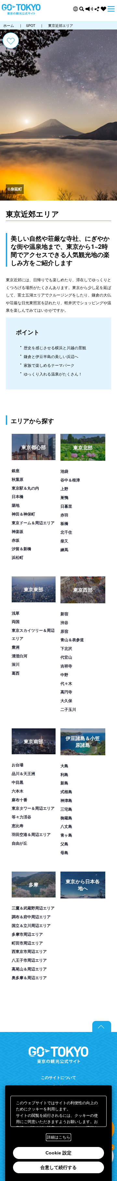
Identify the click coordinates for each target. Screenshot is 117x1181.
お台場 (17, 765)
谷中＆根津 (70, 480)
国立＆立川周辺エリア (31, 925)
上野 (64, 489)
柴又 (64, 541)
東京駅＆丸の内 (25, 488)
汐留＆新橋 (21, 548)
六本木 (17, 791)
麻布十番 (19, 800)
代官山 (66, 657)
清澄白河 (19, 656)
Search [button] (81, 8)
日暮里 (66, 506)
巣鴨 (64, 497)
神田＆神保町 (23, 514)
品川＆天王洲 (23, 773)
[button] (75, 8)
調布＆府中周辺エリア (31, 917)
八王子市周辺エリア (29, 960)
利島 (64, 774)
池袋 (64, 471)
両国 (16, 621)
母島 (64, 852)
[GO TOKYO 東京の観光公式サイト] (21, 9)
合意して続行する (58, 1167)
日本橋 (17, 496)
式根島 (66, 791)
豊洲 (16, 647)
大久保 (66, 700)
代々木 (66, 683)
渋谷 (64, 622)
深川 (16, 664)
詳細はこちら (58, 1137)
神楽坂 (17, 531)
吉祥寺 (66, 666)
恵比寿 (17, 825)
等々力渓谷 (21, 817)
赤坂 (16, 540)
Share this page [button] (97, 8)
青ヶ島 (66, 835)
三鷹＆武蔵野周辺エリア (33, 908)
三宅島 (66, 809)
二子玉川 (68, 709)
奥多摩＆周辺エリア (29, 977)
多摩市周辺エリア (27, 934)
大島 (64, 766)
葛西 (16, 673)
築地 (16, 505)
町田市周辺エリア (27, 943)
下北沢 (66, 648)
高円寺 (66, 692)
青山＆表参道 (72, 640)
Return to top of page (101, 1026)
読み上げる (89, 8)
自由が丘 (19, 843)
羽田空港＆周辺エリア (31, 834)
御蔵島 (66, 818)
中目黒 (17, 782)
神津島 (66, 800)
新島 (64, 783)
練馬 (64, 549)
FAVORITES (103, 8)
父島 (64, 844)
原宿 (64, 631)
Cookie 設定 (59, 1152)
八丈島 (66, 826)
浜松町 (17, 557)
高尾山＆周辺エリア (29, 969)
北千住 (66, 532)
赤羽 (64, 515)
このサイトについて (58, 1077)
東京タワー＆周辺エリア (33, 808)
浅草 (16, 613)
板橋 (64, 523)
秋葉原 (17, 479)
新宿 (64, 614)
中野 (64, 674)
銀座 (16, 470)
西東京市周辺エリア (29, 951)
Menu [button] (111, 9)
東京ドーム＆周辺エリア (33, 523)
